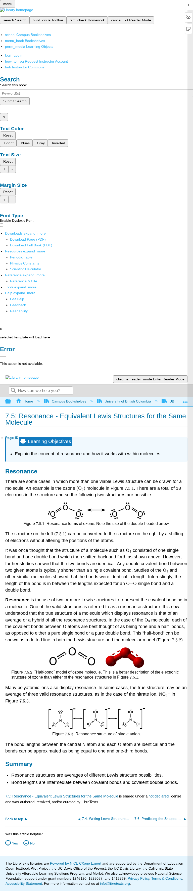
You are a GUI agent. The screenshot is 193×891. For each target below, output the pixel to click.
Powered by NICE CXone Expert (76, 863)
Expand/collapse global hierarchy (11, 401)
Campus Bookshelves (69, 401)
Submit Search (15, 101)
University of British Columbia (128, 401)
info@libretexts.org (114, 883)
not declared (159, 796)
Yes (15, 843)
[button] (18, 305)
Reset (8, 135)
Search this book (13, 85)
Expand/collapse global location (185, 400)
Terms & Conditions (166, 878)
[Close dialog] (3, 356)
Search (13, 391)
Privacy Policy (138, 878)
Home (28, 401)
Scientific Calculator (25, 269)
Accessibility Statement (24, 883)
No (32, 843)
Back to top (14, 819)
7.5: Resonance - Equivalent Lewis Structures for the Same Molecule (61, 796)
